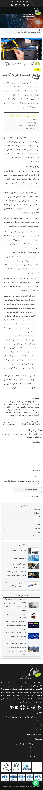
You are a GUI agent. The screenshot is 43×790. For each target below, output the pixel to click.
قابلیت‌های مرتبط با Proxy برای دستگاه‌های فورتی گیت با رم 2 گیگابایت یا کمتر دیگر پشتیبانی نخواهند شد (16, 649)
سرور (37, 86)
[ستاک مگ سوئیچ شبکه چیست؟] (33, 558)
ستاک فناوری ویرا (13, 786)
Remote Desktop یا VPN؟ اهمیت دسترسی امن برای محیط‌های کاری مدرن (15, 625)
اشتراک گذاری (12, 64)
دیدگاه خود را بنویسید (6, 64)
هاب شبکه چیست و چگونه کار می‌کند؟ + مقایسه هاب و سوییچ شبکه (16, 575)
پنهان (34, 119)
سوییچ (32, 86)
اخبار (38, 517)
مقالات (27, 30)
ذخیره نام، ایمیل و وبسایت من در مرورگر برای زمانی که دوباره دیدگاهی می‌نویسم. (21, 482)
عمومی (21, 30)
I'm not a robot (31, 490)
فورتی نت (37, 524)
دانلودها (33, 752)
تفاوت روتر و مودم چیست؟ (18, 550)
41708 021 (26, 1)
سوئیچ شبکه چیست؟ (19, 558)
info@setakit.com (33, 734)
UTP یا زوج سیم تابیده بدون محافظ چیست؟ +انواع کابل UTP (15, 585)
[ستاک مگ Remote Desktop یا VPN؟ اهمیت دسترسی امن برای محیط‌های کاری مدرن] (33, 625)
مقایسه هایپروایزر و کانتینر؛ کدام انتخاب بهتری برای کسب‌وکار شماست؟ (16, 636)
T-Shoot (37, 513)
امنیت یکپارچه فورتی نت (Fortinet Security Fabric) (31, 423)
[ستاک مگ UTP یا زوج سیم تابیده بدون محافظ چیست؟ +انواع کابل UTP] (33, 584)
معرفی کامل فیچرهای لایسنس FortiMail (16, 616)
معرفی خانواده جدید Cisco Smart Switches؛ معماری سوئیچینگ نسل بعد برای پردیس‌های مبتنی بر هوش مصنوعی (15, 605)
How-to (37, 509)
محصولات (32, 748)
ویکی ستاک (36, 536)
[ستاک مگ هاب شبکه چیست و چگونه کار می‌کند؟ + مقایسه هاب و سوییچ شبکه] (33, 575)
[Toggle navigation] (4, 12)
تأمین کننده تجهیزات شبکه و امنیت (23, 743)
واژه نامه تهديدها (34, 532)
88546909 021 (35, 730)
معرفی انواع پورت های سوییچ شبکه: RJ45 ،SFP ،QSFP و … (14, 566)
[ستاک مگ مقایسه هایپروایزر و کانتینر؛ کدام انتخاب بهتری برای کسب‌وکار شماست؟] (33, 636)
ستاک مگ (34, 30)
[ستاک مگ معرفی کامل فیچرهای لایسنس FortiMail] (33, 616)
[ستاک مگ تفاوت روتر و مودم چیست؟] (33, 550)
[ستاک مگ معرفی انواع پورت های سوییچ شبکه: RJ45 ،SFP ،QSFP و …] (33, 566)
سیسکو (37, 521)
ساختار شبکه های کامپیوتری (9, 423)
